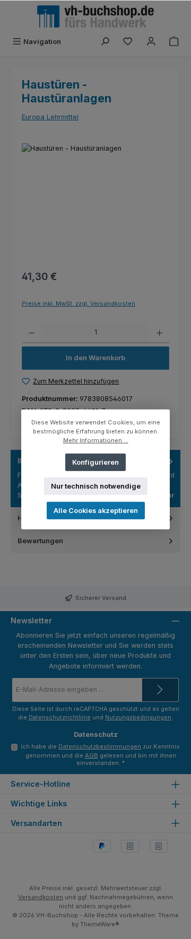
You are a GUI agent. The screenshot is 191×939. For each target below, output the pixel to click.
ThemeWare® (99, 924)
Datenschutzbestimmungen (99, 746)
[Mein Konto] (151, 41)
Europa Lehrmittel (50, 117)
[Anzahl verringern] (31, 332)
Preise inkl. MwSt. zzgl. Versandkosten (78, 303)
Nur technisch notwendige (96, 486)
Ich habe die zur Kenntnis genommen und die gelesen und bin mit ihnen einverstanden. (100, 755)
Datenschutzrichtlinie (60, 717)
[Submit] (160, 690)
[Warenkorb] (174, 41)
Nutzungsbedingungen (138, 717)
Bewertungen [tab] (40, 541)
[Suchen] (105, 41)
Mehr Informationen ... (95, 440)
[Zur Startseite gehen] (95, 16)
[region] (95, 203)
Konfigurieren (95, 462)
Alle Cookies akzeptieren (96, 511)
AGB (91, 755)
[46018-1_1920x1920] (95, 203)
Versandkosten (40, 897)
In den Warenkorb (95, 358)
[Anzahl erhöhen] (159, 332)
